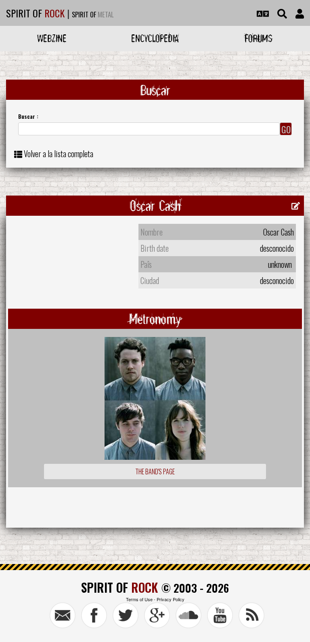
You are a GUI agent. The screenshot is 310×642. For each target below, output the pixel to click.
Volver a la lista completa (58, 153)
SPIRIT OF (35, 13)
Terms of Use (139, 599)
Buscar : (28, 116)
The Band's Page (155, 471)
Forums (258, 38)
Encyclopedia (155, 38)
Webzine (52, 38)
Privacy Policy (170, 599)
